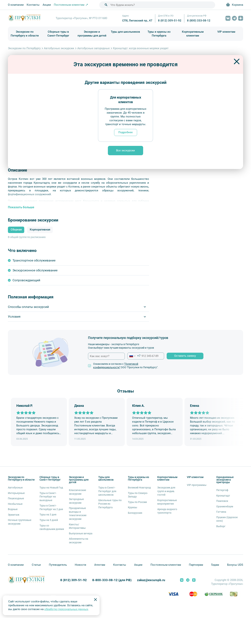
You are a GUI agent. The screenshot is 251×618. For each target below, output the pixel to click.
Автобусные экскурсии (59, 48)
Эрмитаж (13, 514)
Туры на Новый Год (51, 487)
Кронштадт (223, 495)
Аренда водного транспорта (167, 511)
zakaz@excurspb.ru (151, 580)
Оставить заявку (185, 355)
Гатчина (221, 511)
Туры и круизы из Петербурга (159, 33)
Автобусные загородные (93, 48)
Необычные (15, 503)
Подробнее (125, 132)
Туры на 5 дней (49, 520)
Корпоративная (40, 229)
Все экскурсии (125, 150)
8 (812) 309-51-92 (169, 20)
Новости (80, 564)
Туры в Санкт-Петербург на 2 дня (51, 507)
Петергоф (222, 490)
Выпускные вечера (80, 533)
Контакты (33, 4)
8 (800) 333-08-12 (198, 20)
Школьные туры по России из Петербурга (110, 504)
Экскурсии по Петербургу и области (25, 33)
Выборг (220, 526)
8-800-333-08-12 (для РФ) (112, 580)
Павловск (222, 500)
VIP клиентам (226, 31)
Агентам (99, 564)
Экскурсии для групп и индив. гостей (166, 491)
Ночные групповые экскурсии (19, 522)
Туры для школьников (125, 31)
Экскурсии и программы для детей (92, 33)
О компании (16, 4)
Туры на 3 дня (48, 514)
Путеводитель (58, 564)
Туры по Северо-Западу (138, 495)
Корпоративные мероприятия (167, 502)
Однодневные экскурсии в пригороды (225, 480)
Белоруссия (135, 512)
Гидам (215, 564)
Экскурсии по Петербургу (24, 48)
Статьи (36, 564)
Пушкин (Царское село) (227, 519)
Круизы (132, 507)
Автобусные (15, 487)
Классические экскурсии (77, 492)
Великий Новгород (139, 487)
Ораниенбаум (224, 506)
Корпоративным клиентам (193, 33)
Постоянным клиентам (165, 564)
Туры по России (137, 502)
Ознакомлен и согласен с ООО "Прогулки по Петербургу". (125, 365)
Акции (47, 4)
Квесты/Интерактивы (77, 526)
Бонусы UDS (235, 564)
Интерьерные (16, 493)
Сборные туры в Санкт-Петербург (58, 33)
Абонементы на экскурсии (78, 540)
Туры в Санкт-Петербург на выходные (48, 497)
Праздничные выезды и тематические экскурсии (78, 513)
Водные (13, 509)
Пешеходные (16, 498)
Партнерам (196, 564)
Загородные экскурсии (76, 501)
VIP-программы (196, 485)
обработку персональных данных (66, 609)
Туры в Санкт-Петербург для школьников (107, 491)
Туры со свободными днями (52, 527)
